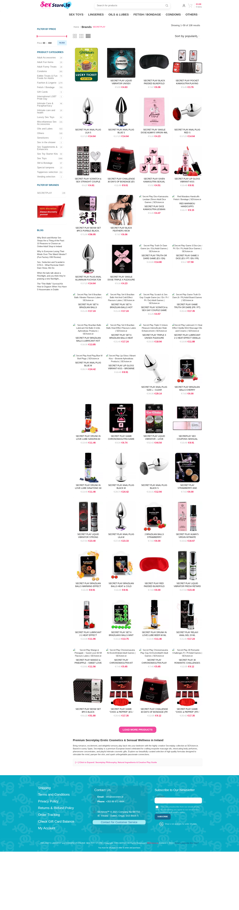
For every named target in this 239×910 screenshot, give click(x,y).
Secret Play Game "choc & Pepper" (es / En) (121, 712)
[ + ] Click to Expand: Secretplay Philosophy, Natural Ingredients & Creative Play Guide (116, 762)
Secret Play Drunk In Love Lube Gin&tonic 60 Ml (88, 488)
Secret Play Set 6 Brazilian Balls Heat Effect (121, 338)
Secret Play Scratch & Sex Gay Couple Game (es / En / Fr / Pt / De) (154, 310)
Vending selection (46, 176)
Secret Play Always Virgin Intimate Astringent (187, 537)
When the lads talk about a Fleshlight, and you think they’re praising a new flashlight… (51, 276)
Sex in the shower (46, 142)
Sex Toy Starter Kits (47, 154)
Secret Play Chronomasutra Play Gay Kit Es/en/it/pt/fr (154, 663)
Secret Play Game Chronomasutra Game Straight (121, 439)
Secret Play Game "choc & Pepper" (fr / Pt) (187, 712)
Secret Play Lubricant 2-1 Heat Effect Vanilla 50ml (187, 338)
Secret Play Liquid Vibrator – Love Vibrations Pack (154, 439)
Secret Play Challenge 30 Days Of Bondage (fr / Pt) (154, 712)
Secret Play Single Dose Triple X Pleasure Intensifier (121, 280)
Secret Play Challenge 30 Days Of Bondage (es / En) (121, 182)
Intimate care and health (46, 111)
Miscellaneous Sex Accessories (47, 122)
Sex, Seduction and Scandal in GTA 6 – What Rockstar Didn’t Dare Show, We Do (51, 265)
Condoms (42, 71)
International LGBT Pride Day (46, 97)
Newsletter (160, 796)
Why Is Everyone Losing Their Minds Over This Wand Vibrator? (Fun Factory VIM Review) (52, 254)
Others (40, 133)
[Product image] (154, 63)
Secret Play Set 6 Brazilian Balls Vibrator (88, 307)
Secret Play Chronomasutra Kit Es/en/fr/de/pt (121, 663)
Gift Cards (42, 92)
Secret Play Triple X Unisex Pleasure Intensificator (154, 338)
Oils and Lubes (45, 128)
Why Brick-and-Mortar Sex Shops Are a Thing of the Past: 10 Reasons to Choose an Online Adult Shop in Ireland (50, 242)
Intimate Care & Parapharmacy (45, 104)
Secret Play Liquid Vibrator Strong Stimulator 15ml (88, 537)
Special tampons (45, 167)
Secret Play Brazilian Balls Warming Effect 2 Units (88, 586)
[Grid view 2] (75, 36)
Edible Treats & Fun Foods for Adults (47, 77)
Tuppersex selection (47, 172)
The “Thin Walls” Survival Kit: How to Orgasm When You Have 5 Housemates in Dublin (52, 286)
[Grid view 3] (81, 36)
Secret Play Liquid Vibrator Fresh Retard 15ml (187, 586)
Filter (62, 43)
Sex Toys (42, 158)
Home (77, 27)
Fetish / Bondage (45, 87)
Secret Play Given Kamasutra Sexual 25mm (154, 182)
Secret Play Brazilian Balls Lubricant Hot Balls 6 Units (88, 341)
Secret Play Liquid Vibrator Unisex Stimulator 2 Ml (121, 83)
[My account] (184, 5)
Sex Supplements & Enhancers (47, 148)
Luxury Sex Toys (45, 117)
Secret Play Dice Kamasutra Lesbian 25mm (154, 209)
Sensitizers (43, 137)
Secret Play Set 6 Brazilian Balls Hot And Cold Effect (121, 307)
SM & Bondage (44, 163)
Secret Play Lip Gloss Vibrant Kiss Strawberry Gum (187, 182)
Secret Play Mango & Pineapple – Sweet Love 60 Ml (88, 663)
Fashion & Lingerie (46, 82)
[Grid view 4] (88, 36)
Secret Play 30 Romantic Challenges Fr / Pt (187, 663)
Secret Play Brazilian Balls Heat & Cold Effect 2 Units (121, 586)
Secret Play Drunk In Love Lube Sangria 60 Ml (88, 439)
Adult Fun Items (45, 62)
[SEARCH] (167, 5)
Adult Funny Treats (47, 66)
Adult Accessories (46, 57)
